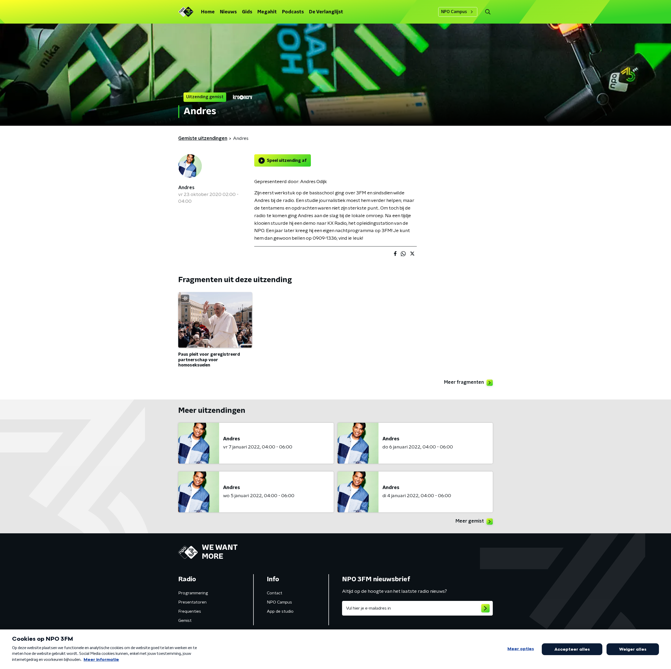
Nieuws (228, 12)
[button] (488, 12)
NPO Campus (454, 12)
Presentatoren (192, 602)
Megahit (267, 12)
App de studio (280, 611)
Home (208, 12)
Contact (274, 593)
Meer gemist (470, 521)
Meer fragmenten (464, 382)
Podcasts (293, 12)
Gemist (185, 620)
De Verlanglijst (326, 12)
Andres (186, 187)
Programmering (193, 593)
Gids (247, 12)
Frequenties (189, 611)
